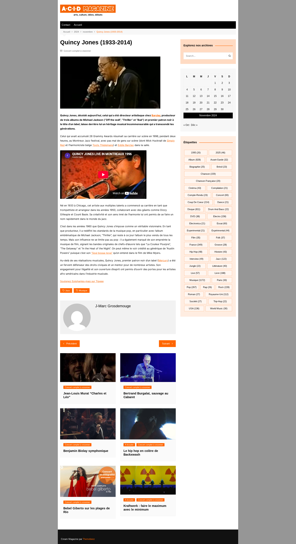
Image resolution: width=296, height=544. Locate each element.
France (195, 244)
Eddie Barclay (126, 145)
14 (208, 96)
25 (187, 109)
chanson (208, 174)
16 (222, 96)
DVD (195, 216)
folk (220, 237)
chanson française (208, 181)
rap (207, 287)
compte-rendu (198, 195)
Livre (220, 273)
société (195, 301)
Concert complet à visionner (77, 51)
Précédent (71, 343)
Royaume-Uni (218, 294)
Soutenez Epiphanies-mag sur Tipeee (82, 281)
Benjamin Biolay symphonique (85, 451)
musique (83, 290)
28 (208, 109)
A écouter (129, 445)
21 (208, 102)
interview (196, 259)
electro (219, 216)
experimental (196, 230)
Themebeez (89, 539)
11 (187, 96)
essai (222, 223)
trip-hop (220, 301)
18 (187, 102)
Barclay (156, 115)
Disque (193, 209)
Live (195, 273)
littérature (219, 266)
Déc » (194, 125)
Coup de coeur (198, 202)
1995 (196, 152)
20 (201, 102)
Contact (66, 25)
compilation (219, 188)
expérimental (220, 230)
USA (194, 308)
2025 (220, 152)
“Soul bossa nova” (101, 252)
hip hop (195, 251)
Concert (222, 195)
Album (194, 159)
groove (221, 244)
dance (223, 202)
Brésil (222, 166)
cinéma (195, 188)
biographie (197, 166)
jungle (195, 266)
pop (192, 287)
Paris (222, 280)
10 (229, 89)
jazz (67, 290)
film (195, 237)
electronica (197, 223)
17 (229, 96)
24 (229, 102)
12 (194, 96)
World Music (218, 308)
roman (194, 294)
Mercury (163, 260)
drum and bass (218, 209)
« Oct (186, 125)
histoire (220, 251)
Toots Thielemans (102, 145)
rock (224, 287)
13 (201, 96)
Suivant (166, 343)
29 (215, 109)
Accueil (78, 25)
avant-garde (219, 159)
